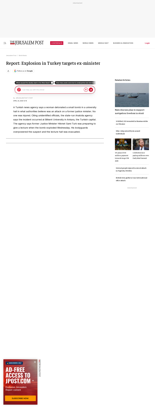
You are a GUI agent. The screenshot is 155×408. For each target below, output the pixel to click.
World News (23, 55)
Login (147, 43)
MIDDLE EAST (103, 43)
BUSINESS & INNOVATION (123, 43)
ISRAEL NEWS (73, 43)
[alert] (20, 382)
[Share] (8, 71)
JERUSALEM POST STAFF (24, 98)
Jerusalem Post (11, 55)
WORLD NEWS (88, 43)
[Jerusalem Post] (25, 43)
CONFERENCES (56, 43)
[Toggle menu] (5, 43)
